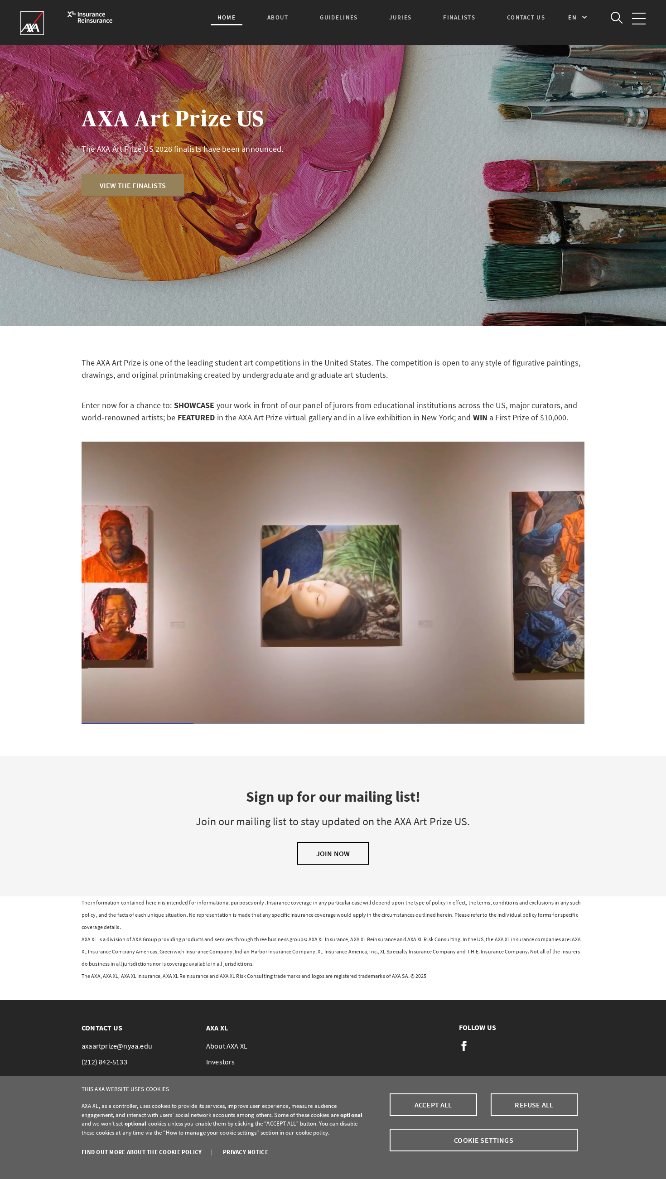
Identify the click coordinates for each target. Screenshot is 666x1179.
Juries (400, 17)
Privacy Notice (245, 1152)
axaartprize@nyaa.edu (117, 1045)
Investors (220, 1061)
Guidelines (338, 17)
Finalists (459, 17)
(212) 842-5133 (104, 1061)
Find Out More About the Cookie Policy (142, 1152)
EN (572, 17)
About (278, 17)
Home (226, 17)
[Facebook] (464, 1046)
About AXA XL (226, 1045)
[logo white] (62, 23)
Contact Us (526, 17)
